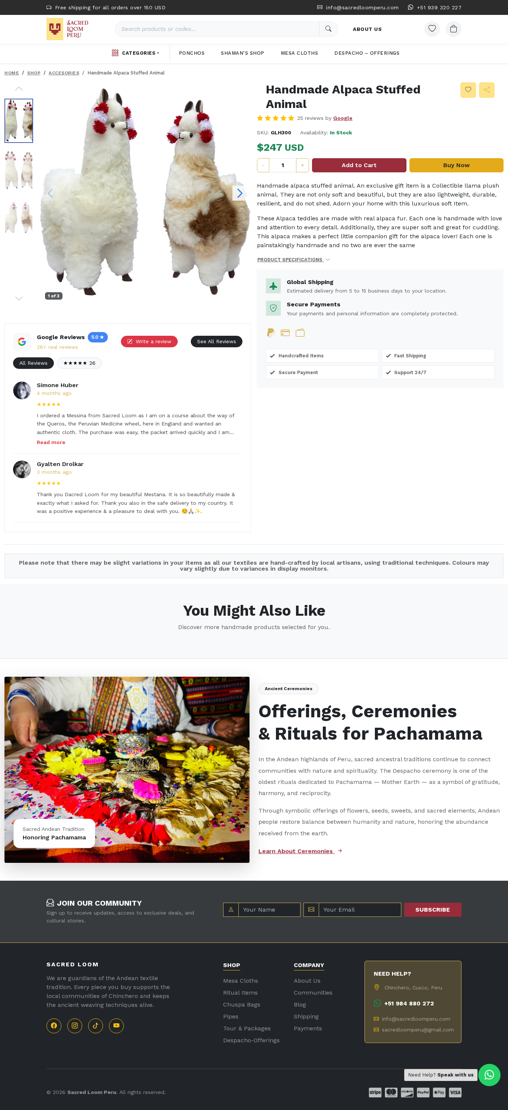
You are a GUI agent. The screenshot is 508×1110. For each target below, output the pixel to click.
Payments (308, 1028)
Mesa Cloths (299, 53)
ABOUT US (367, 29)
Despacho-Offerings (251, 1040)
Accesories (64, 73)
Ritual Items (240, 992)
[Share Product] (487, 90)
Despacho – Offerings (366, 53)
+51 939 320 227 (438, 7)
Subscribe (432, 909)
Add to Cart (359, 165)
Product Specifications (290, 259)
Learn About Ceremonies (296, 851)
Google (343, 118)
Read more (51, 442)
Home (11, 73)
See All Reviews (216, 341)
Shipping (306, 1016)
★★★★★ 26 (79, 363)
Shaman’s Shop (242, 53)
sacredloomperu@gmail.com (417, 1030)
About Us (307, 980)
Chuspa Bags (241, 1004)
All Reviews (33, 363)
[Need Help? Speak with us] (489, 1075)
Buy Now (456, 165)
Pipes (230, 1016)
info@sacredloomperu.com (361, 7)
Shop (34, 73)
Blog (300, 1004)
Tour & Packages (247, 1028)
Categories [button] (138, 53)
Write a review (152, 341)
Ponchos (192, 53)
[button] (19, 89)
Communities (313, 992)
